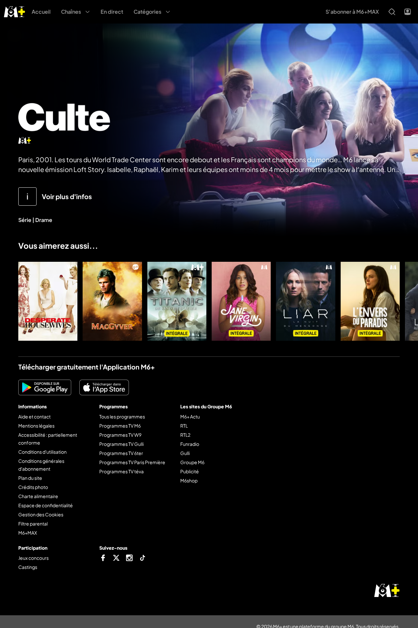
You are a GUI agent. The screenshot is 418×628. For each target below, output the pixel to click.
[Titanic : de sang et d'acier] (176, 301)
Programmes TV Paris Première (132, 462)
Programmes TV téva (121, 471)
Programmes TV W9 (120, 435)
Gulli (185, 453)
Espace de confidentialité (45, 505)
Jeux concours (33, 558)
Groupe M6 (192, 462)
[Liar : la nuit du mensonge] (305, 301)
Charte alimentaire (38, 496)
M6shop (189, 480)
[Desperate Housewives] (47, 301)
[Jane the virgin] (241, 301)
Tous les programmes (122, 416)
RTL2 (185, 435)
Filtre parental (33, 523)
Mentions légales (36, 426)
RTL (184, 426)
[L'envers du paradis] (370, 301)
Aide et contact (34, 416)
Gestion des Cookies (40, 514)
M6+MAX (27, 533)
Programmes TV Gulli (121, 444)
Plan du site (30, 478)
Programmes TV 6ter (121, 453)
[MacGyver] (112, 301)
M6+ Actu (190, 416)
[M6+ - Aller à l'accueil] (14, 11)
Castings (27, 567)
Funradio (189, 444)
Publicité (189, 471)
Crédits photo (33, 487)
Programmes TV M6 (120, 426)
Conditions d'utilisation (42, 452)
